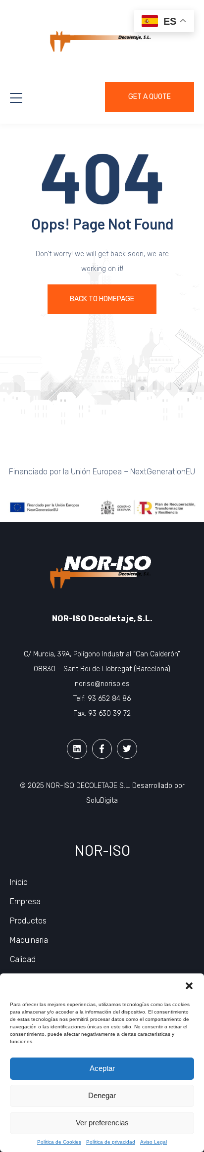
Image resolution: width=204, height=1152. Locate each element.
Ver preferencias (102, 1122)
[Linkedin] (77, 749)
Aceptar (102, 1068)
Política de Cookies (59, 1142)
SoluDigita (102, 800)
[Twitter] (127, 749)
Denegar (102, 1095)
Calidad (23, 959)
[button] (189, 986)
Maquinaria (29, 940)
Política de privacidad (110, 1142)
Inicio (19, 882)
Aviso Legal (153, 1142)
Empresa (25, 901)
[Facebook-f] (102, 749)
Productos (28, 920)
